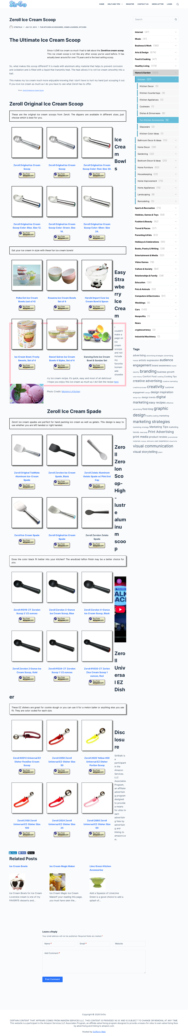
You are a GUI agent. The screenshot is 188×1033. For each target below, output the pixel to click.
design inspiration (162, 392)
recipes (143, 441)
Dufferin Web (99, 1031)
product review (158, 436)
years (160, 452)
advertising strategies (154, 356)
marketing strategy (141, 427)
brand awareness (161, 365)
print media (140, 436)
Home (101, 4)
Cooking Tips (170, 376)
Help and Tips (114, 4)
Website (119, 943)
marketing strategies (151, 421)
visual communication (153, 446)
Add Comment (52, 953)
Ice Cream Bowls (18, 866)
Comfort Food (150, 376)
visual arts (173, 441)
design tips (137, 398)
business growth (166, 371)
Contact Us (143, 4)
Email (83, 943)
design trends (149, 397)
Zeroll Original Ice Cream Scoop (33, 90)
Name (48, 943)
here (116, 381)
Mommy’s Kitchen (71, 391)
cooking (160, 377)
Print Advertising (161, 432)
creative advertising (147, 381)
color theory (137, 377)
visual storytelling (145, 451)
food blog (147, 408)
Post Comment (52, 979)
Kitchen (82, 27)
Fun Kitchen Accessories (51, 27)
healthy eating (152, 416)
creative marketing (170, 381)
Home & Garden (71, 27)
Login (169, 4)
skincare (150, 441)
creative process (139, 387)
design (147, 393)
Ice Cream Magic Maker (62, 866)
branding (148, 371)
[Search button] (176, 19)
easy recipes (157, 402)
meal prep (143, 432)
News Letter (158, 4)
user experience (161, 441)
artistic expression (149, 360)
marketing (164, 415)
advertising (139, 355)
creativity (155, 386)
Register (130, 4)
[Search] (178, 4)
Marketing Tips (158, 426)
